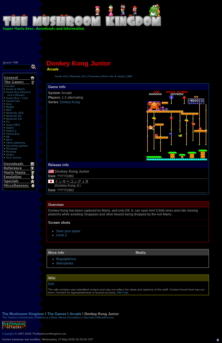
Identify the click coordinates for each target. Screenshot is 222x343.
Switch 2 (11, 130)
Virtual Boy (12, 133)
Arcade (10, 86)
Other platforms (15, 142)
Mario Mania (58, 317)
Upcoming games (17, 145)
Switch (10, 127)
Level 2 (61, 235)
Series (10, 154)
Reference (41, 317)
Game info (61, 76)
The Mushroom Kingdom (23, 314)
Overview (94, 76)
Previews (11, 148)
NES (9, 109)
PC (8, 121)
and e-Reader (16, 94)
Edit (51, 284)
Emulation (74, 317)
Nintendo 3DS (15, 112)
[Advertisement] (111, 46)
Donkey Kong (70, 102)
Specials (88, 317)
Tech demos (13, 157)
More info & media (113, 76)
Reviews (11, 151)
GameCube (13, 100)
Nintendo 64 (13, 115)
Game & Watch (15, 89)
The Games (56, 314)
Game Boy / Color (17, 97)
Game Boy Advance (18, 91)
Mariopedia (64, 263)
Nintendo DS (14, 118)
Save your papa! (68, 231)
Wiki (129, 76)
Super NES (13, 124)
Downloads (26, 317)
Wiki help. (123, 292)
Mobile (10, 106)
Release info (78, 76)
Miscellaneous (105, 317)
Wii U (9, 139)
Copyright (8, 333)
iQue (9, 103)
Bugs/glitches (66, 259)
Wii (7, 136)
